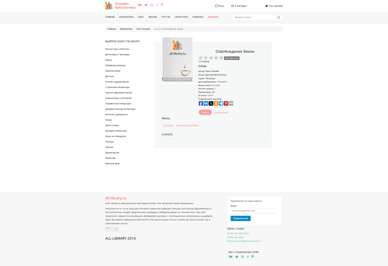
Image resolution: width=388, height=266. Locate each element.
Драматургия (112, 152)
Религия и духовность (116, 114)
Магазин (213, 16)
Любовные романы (115, 65)
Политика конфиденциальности (243, 241)
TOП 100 (166, 16)
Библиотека (126, 16)
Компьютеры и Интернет (118, 98)
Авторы (152, 16)
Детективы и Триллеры (117, 54)
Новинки (198, 16)
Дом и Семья (112, 125)
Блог (141, 16)
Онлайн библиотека (125, 5)
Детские (109, 76)
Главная (110, 16)
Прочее (109, 147)
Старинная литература (117, 87)
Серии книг (181, 16)
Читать (205, 112)
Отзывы (202, 65)
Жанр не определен (115, 136)
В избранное (221, 112)
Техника (109, 141)
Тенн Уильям (212, 71)
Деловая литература (116, 130)
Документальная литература (120, 108)
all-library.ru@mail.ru (238, 233)
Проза (108, 59)
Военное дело (112, 163)
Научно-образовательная (118, 92)
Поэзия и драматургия (117, 81)
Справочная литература (118, 103)
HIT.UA (108, 228)
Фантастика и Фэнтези (117, 49)
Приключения (112, 70)
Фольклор (110, 158)
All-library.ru (115, 198)
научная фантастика (187, 125)
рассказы (168, 125)
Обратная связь (235, 237)
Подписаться (240, 218)
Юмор (108, 119)
